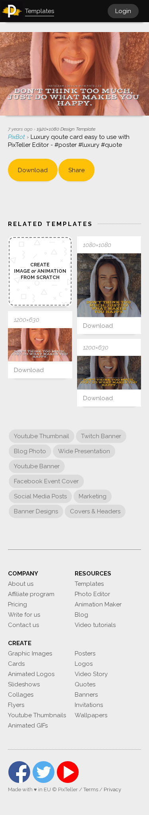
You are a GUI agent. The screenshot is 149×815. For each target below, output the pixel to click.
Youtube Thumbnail (41, 436)
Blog (81, 614)
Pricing (17, 604)
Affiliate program (31, 594)
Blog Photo (30, 451)
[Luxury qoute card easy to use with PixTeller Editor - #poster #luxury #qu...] (40, 345)
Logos (84, 663)
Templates (89, 583)
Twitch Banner (101, 436)
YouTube (68, 772)
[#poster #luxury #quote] (109, 285)
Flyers (16, 705)
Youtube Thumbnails (37, 715)
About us (20, 583)
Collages (20, 694)
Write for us (24, 614)
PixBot (17, 137)
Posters (85, 653)
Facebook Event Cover (46, 481)
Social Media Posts (40, 496)
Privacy (112, 789)
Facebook (19, 772)
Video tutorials (95, 625)
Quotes (85, 684)
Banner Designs (36, 511)
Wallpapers (91, 715)
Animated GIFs (28, 725)
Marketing (92, 496)
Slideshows (24, 684)
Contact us (23, 625)
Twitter (43, 772)
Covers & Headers (95, 511)
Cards (16, 663)
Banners (86, 694)
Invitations (89, 705)
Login (123, 11)
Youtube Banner (37, 466)
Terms (90, 789)
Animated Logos (31, 674)
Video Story (91, 674)
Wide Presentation (84, 451)
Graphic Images (30, 653)
